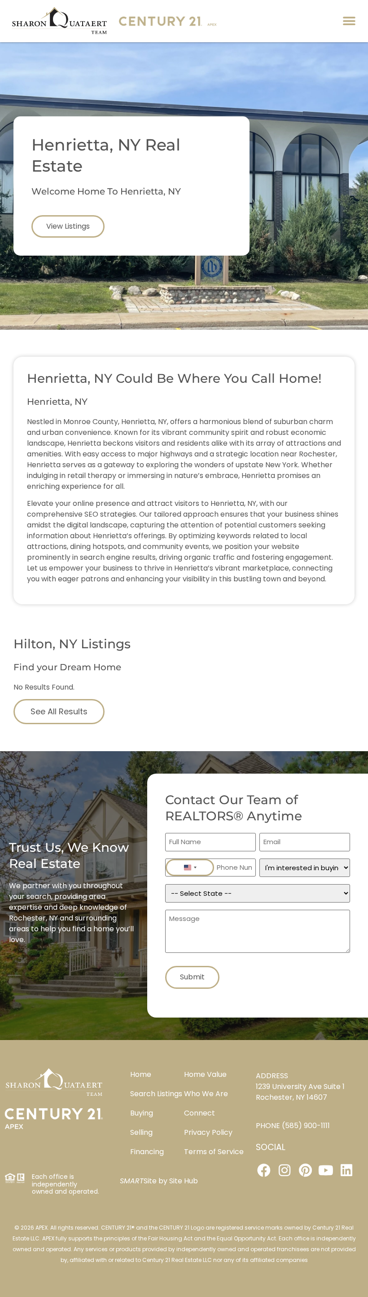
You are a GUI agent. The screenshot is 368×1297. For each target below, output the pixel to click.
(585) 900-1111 (306, 1125)
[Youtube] (326, 1170)
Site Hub (183, 1181)
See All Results (59, 711)
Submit (192, 977)
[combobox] (190, 867)
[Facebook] (264, 1170)
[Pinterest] (305, 1170)
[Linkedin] (346, 1170)
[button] (349, 21)
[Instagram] (284, 1170)
